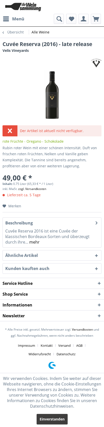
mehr (34, 242)
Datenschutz (66, 354)
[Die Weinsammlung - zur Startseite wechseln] (23, 7)
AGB (79, 345)
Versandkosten (82, 329)
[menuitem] (13, 19)
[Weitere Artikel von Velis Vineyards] (96, 63)
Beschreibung (19, 223)
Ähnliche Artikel (21, 255)
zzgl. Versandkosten (32, 189)
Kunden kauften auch (27, 268)
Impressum (26, 345)
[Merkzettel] (71, 19)
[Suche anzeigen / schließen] (59, 19)
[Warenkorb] (96, 19)
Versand (64, 345)
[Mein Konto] (84, 19)
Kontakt (47, 345)
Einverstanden (52, 419)
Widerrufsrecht (40, 354)
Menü (18, 19)
